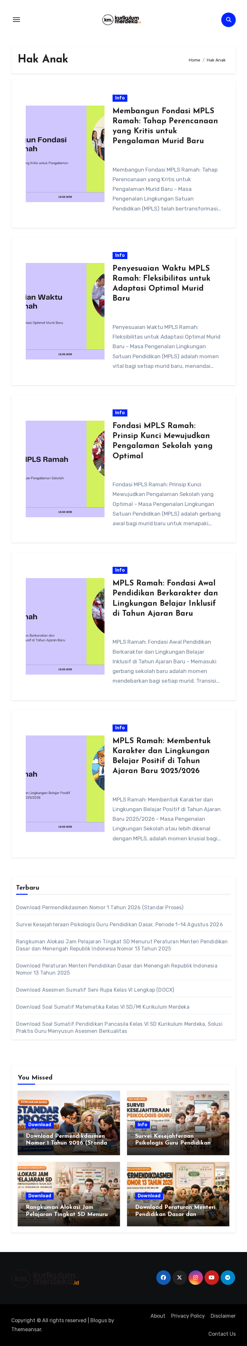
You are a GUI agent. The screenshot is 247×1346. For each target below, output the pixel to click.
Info (120, 98)
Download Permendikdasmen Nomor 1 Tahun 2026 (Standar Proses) (99, 907)
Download (39, 1124)
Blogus (98, 1320)
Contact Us (222, 1334)
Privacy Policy (188, 1316)
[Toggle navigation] (16, 19)
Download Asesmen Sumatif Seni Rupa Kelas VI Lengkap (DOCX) (95, 990)
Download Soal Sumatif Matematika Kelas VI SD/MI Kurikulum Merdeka (102, 1007)
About (158, 1316)
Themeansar (26, 1329)
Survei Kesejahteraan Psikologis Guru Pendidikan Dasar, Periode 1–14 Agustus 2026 (119, 924)
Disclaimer (223, 1316)
